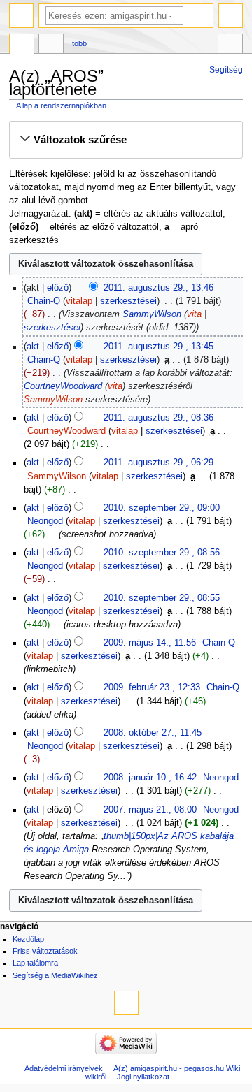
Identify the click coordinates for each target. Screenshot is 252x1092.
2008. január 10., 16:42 (150, 777)
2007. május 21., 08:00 (150, 810)
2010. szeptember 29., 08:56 (162, 553)
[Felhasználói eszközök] (230, 15)
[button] (125, 139)
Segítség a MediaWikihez (55, 975)
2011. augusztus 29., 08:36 (159, 418)
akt (33, 346)
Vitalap (51, 45)
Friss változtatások (45, 951)
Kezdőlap (28, 939)
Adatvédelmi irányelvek (63, 1068)
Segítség (226, 70)
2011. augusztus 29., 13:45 (159, 346)
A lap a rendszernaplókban (61, 105)
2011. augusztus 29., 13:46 (159, 288)
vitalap (79, 301)
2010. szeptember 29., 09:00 (162, 508)
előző (58, 288)
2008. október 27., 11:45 (153, 733)
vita (194, 314)
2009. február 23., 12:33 (152, 687)
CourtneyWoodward (63, 386)
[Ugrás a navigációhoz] (21, 15)
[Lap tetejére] (126, 1003)
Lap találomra (35, 963)
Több (79, 43)
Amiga (76, 849)
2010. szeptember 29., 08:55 (162, 598)
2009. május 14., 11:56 (150, 643)
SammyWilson (151, 314)
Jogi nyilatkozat (143, 1076)
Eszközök (230, 45)
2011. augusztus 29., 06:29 (159, 462)
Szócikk (22, 45)
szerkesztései (128, 301)
